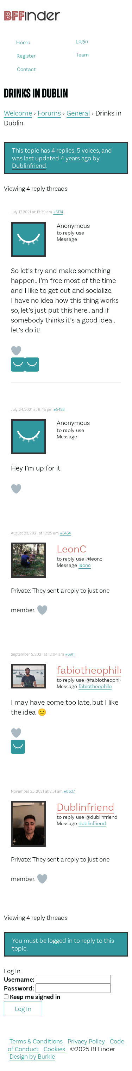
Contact (26, 69)
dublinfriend (92, 823)
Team (82, 55)
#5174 (58, 212)
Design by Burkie (32, 1056)
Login (82, 41)
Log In (23, 1008)
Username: (20, 979)
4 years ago (76, 158)
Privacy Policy (86, 1041)
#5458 (59, 409)
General (78, 113)
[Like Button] (16, 350)
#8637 (69, 791)
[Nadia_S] (32, 364)
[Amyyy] (18, 364)
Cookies (54, 1049)
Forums (49, 113)
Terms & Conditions (36, 1041)
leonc (84, 565)
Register (26, 55)
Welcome (18, 113)
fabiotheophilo (95, 686)
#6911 (70, 654)
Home (23, 42)
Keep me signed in (35, 997)
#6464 (65, 533)
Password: (20, 988)
